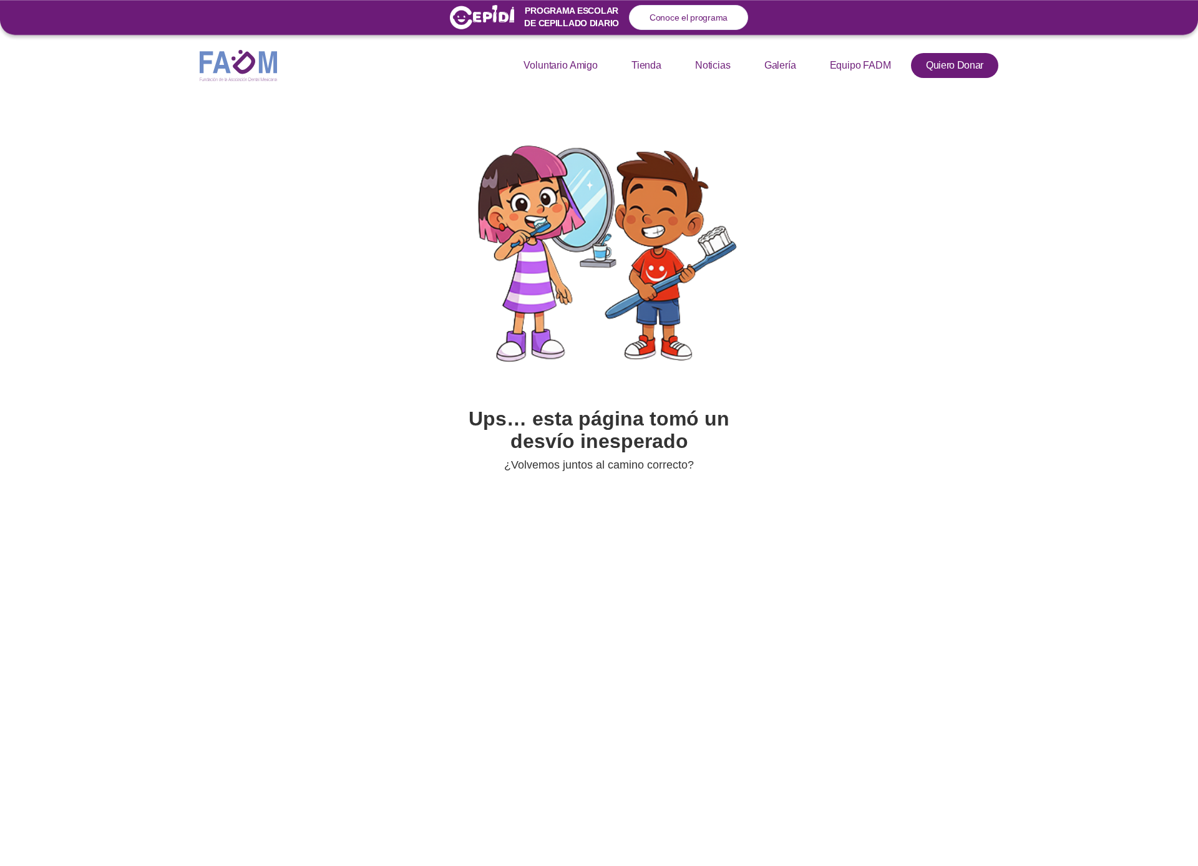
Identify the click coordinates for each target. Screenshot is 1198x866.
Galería (780, 65)
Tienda (646, 65)
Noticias (713, 65)
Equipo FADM (860, 65)
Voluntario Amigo (560, 65)
